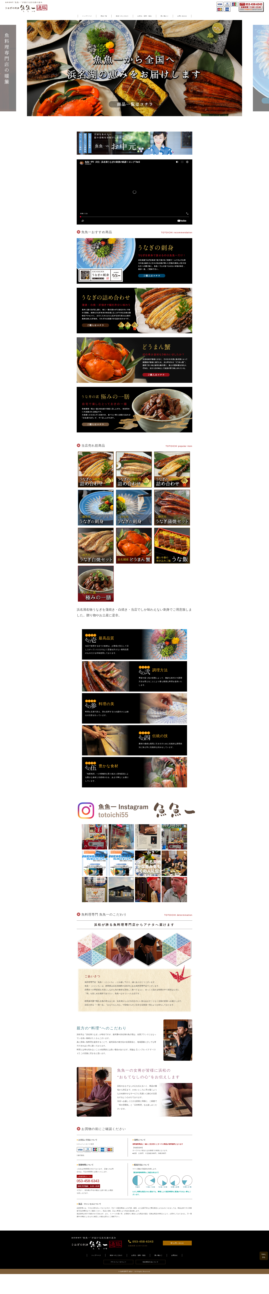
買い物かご (164, 16)
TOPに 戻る (263, 1255)
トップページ (87, 16)
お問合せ (174, 1255)
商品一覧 (104, 16)
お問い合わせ (182, 16)
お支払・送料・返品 (144, 16)
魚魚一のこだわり (122, 16)
